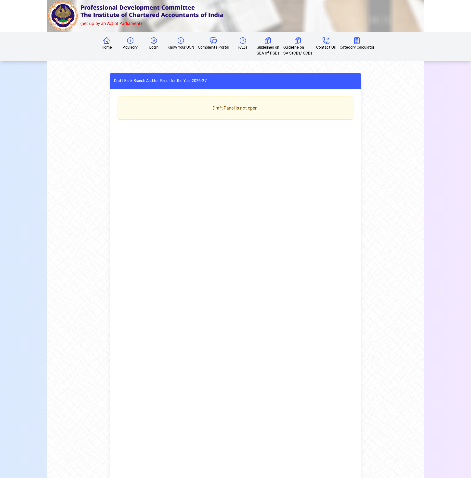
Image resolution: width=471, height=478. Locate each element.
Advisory (130, 47)
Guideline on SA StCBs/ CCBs (297, 50)
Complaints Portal (213, 47)
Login (153, 47)
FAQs (242, 47)
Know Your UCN (181, 47)
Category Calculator (357, 47)
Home (107, 47)
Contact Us (326, 47)
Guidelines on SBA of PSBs (268, 50)
